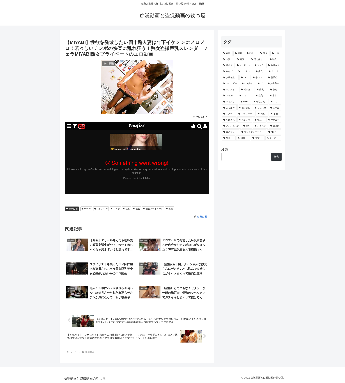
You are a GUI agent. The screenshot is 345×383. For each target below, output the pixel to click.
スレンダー (102, 208)
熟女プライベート (154, 208)
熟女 (138, 208)
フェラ (116, 208)
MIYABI (87, 208)
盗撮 (171, 208)
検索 (224, 150)
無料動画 (73, 208)
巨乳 (128, 208)
